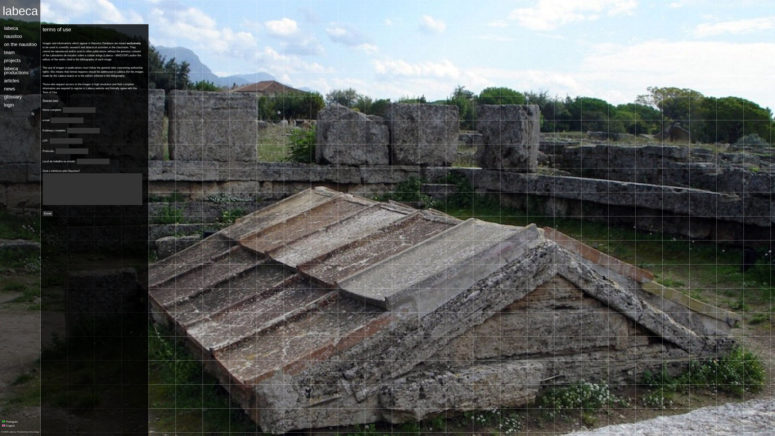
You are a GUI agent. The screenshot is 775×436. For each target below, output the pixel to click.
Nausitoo (13, 36)
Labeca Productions (16, 70)
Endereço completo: (54, 130)
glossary (13, 97)
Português (11, 421)
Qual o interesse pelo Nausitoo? (61, 170)
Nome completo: (52, 109)
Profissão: (48, 151)
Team (9, 52)
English (10, 425)
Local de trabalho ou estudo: (59, 161)
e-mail (46, 120)
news (9, 88)
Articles (11, 80)
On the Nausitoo (20, 44)
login (9, 105)
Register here (50, 100)
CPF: (46, 140)
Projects (12, 60)
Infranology (34, 432)
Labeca (20, 11)
